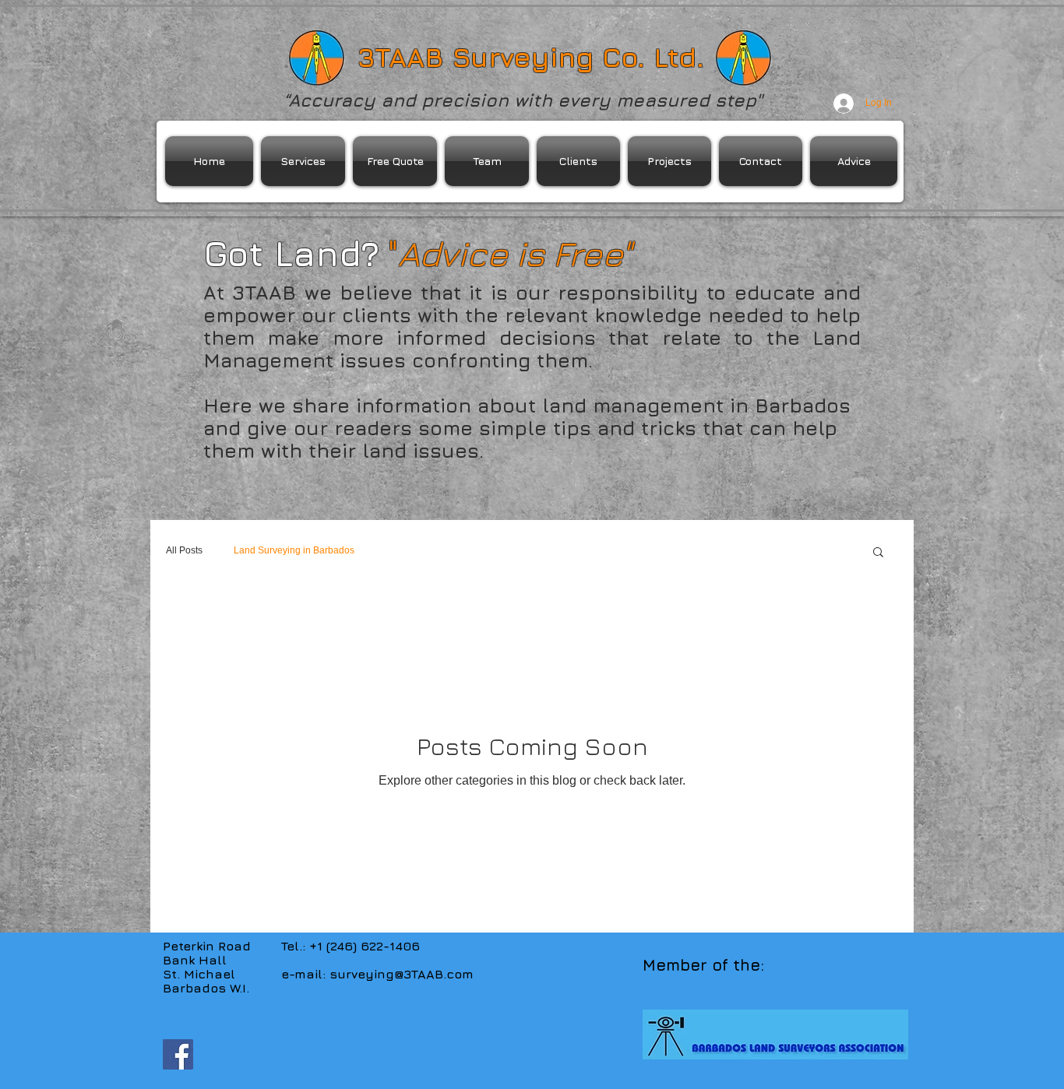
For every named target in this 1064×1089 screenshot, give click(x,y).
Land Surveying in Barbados (294, 550)
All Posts (184, 550)
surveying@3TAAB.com (401, 974)
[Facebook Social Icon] (178, 1054)
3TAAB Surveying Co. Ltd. (531, 56)
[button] (878, 553)
